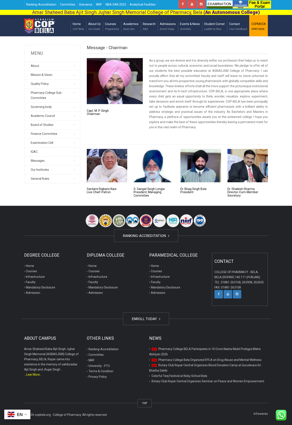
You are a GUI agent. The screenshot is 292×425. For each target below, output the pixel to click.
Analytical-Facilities (143, 4)
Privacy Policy (97, 376)
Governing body (41, 107)
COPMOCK (258, 26)
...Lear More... (33, 374)
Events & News (190, 26)
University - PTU (99, 366)
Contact (238, 26)
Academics (131, 26)
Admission (33, 292)
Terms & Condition (100, 371)
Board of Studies (42, 124)
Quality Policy (40, 83)
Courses (112, 26)
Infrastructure (35, 276)
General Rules (40, 178)
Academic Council (43, 116)
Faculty (30, 282)
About (35, 66)
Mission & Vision (41, 74)
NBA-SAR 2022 (116, 4)
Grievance (85, 4)
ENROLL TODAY (145, 319)
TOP (144, 403)
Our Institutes (40, 169)
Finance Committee (44, 133)
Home (78, 26)
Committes (67, 4)
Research (149, 26)
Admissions (168, 26)
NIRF (99, 4)
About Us (94, 26)
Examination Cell (42, 142)
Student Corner (214, 26)
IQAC (34, 151)
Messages (38, 160)
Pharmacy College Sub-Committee (46, 95)
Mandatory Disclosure (40, 287)
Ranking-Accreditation (41, 4)
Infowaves (261, 413)
